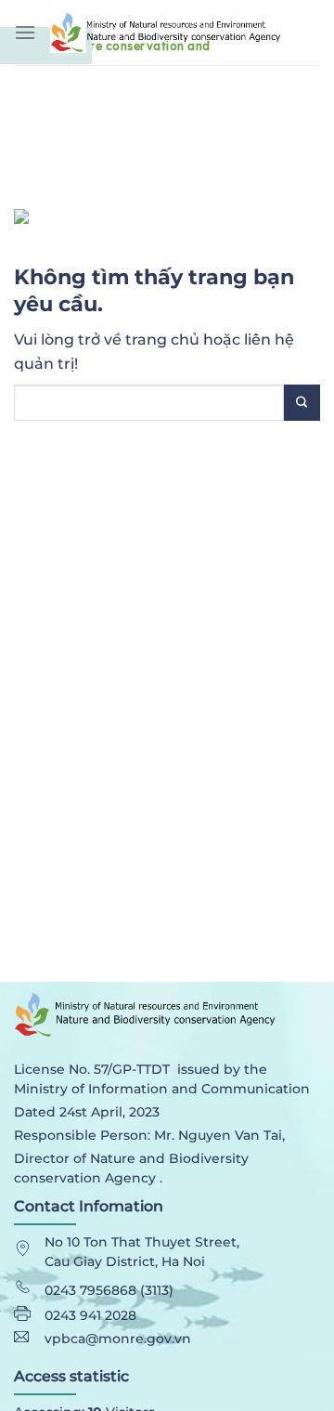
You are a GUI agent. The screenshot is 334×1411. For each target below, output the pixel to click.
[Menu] (25, 32)
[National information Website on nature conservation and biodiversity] (185, 32)
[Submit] (302, 403)
